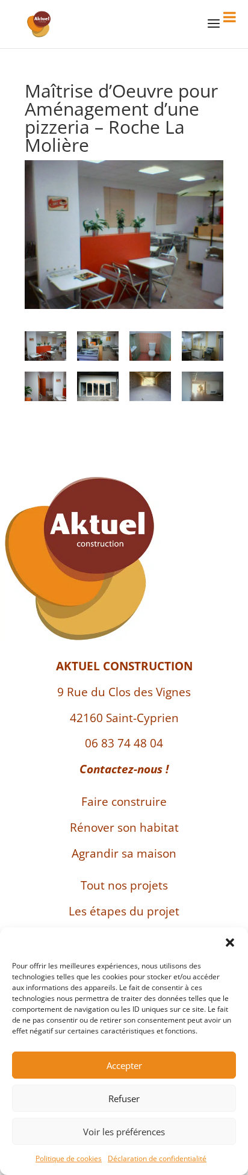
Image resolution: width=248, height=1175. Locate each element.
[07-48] (150, 386)
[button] (230, 943)
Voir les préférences (124, 1132)
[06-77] (98, 386)
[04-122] (202, 346)
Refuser (124, 1098)
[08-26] (202, 386)
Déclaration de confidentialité (157, 1158)
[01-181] (45, 346)
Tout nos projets (124, 885)
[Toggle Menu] (229, 17)
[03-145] (150, 346)
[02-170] (98, 346)
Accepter (124, 1065)
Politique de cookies (69, 1158)
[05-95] (45, 386)
